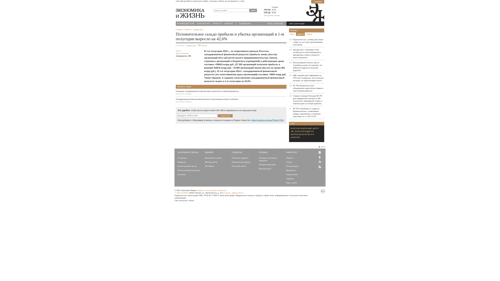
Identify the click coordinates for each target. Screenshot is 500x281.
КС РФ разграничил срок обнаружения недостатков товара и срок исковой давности (308, 88)
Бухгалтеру (203, 24)
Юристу (217, 24)
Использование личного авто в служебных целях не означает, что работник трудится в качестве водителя (307, 66)
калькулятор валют (272, 15)
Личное (228, 24)
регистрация (300, 24)
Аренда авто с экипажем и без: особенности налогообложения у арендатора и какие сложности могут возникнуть (307, 54)
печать (204, 45)
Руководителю (185, 24)
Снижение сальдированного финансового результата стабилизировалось (207, 91)
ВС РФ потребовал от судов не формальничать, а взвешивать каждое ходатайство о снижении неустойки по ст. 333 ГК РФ (307, 112)
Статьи (188, 94)
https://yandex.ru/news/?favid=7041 (267, 120)
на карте (226, 193)
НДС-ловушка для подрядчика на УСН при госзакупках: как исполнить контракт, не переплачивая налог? (308, 78)
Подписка (245, 24)
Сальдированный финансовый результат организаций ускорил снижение (207, 99)
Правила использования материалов (211, 190)
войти (291, 24)
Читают (294, 30)
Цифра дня (191, 45)
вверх (323, 147)
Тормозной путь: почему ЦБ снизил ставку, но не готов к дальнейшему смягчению (308, 42)
